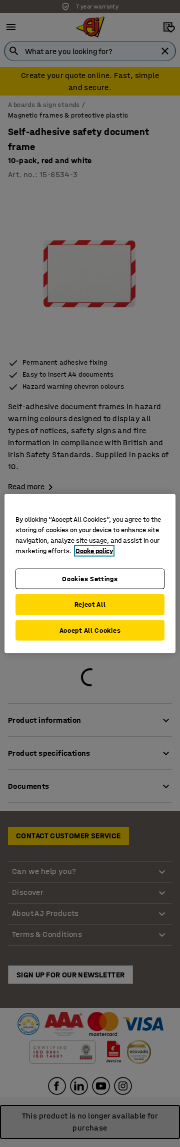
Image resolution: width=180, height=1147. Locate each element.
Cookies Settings (90, 578)
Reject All (90, 604)
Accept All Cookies (90, 630)
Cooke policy (94, 550)
